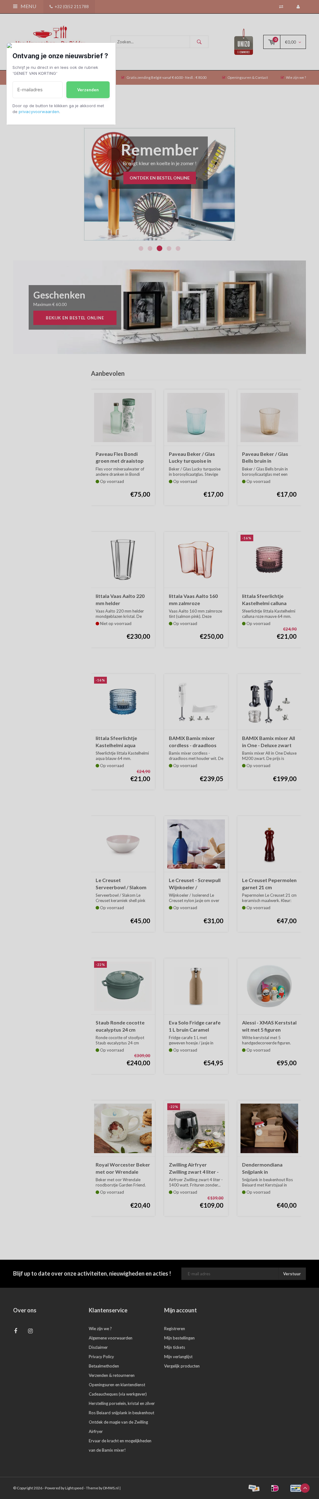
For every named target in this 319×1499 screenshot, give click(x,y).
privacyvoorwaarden (39, 111)
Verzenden (88, 89)
